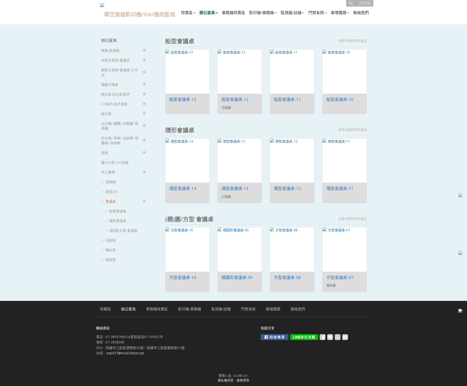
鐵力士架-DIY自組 (114, 162)
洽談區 (111, 240)
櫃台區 (111, 250)
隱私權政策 (226, 380)
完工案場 (108, 172)
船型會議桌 (117, 211)
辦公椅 (106, 113)
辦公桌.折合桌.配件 (115, 94)
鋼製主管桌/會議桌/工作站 (119, 72)
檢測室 (111, 259)
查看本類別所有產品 (352, 40)
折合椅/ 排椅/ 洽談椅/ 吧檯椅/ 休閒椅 (119, 140)
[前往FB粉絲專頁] (274, 337)
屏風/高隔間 (110, 50)
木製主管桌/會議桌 (115, 60)
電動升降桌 (109, 84)
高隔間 (111, 182)
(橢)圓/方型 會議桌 (123, 230)
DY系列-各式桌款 (114, 104)
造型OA (111, 191)
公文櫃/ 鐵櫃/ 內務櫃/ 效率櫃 (119, 126)
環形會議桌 (117, 220)
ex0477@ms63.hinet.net (125, 353)
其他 (104, 152)
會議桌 (111, 201)
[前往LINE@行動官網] (304, 337)
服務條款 (243, 380)
